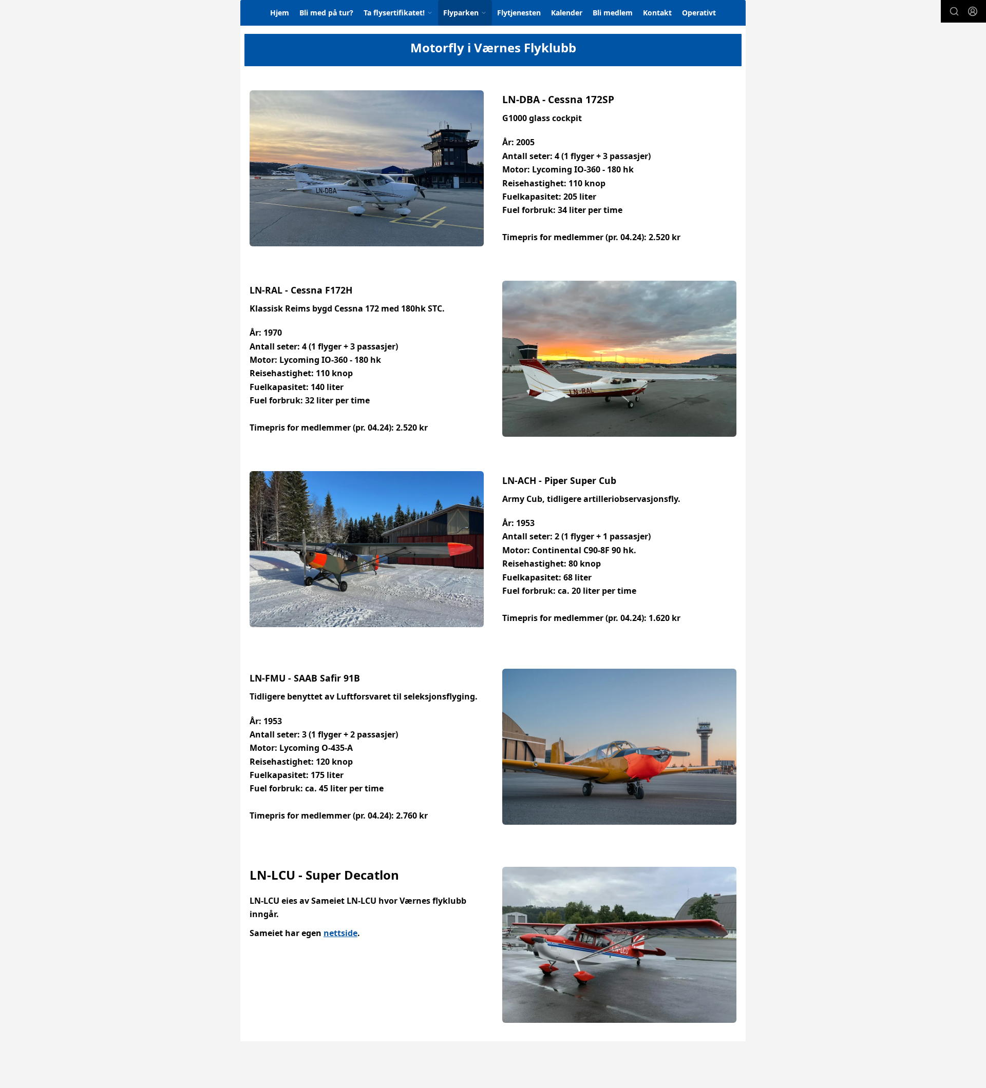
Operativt (699, 12)
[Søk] (954, 11)
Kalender (566, 12)
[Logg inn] (972, 11)
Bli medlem (613, 12)
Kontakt (657, 12)
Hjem (279, 12)
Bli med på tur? (326, 12)
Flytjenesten (519, 12)
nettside (340, 933)
